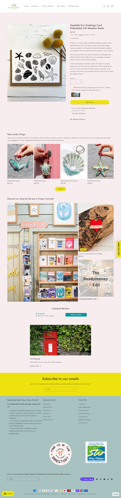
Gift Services (46, 404)
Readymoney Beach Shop (35, 494)
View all (60, 189)
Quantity (72, 78)
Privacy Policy (47, 416)
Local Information (84, 410)
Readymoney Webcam (85, 420)
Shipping (81, 35)
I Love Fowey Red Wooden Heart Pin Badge (90, 254)
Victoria (14, 140)
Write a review (76, 315)
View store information (78, 113)
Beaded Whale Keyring (13, 181)
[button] (35, 6)
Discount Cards (83, 423)
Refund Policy (47, 410)
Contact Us (82, 404)
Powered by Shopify (45, 494)
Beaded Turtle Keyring (40, 181)
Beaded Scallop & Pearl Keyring (69, 181)
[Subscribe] (74, 389)
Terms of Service (48, 420)
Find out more (34, 366)
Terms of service (72, 494)
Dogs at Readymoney (85, 407)
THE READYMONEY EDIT (88, 299)
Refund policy (55, 494)
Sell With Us (46, 413)
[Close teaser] (116, 258)
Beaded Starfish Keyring (94, 181)
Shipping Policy (47, 407)
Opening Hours (83, 416)
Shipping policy (81, 494)
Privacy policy (63, 494)
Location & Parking (84, 413)
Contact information (92, 494)
